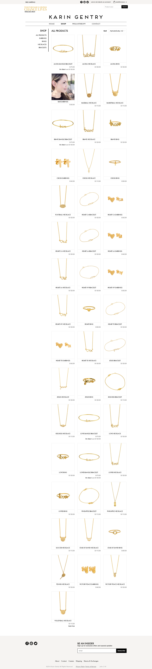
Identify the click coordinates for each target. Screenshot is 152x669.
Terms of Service (90, 667)
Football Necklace (63, 215)
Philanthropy (79, 24)
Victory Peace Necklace (115, 584)
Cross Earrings (63, 178)
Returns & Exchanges (91, 661)
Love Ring (63, 472)
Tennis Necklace (63, 584)
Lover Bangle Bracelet (89, 472)
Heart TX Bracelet (115, 324)
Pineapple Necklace (115, 511)
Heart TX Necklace (89, 361)
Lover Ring (63, 511)
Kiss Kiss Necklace (63, 434)
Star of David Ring (115, 548)
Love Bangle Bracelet (89, 434)
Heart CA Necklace (63, 251)
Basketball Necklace (115, 103)
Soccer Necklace (63, 548)
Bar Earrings (63, 102)
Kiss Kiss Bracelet (115, 397)
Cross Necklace (89, 178)
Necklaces (42, 44)
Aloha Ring (115, 64)
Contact (96, 24)
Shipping (79, 661)
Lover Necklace (115, 472)
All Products (41, 35)
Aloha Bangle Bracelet (63, 64)
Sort (105, 31)
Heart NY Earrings (115, 288)
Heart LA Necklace (63, 288)
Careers (71, 661)
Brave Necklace (89, 139)
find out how (30, 12)
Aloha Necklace (89, 64)
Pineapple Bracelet (89, 511)
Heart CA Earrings (115, 215)
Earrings (42, 38)
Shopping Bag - (121, 2)
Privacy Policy (80, 667)
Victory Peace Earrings (89, 584)
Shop (63, 24)
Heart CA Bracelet (89, 215)
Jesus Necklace (63, 397)
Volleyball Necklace (63, 621)
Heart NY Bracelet (89, 288)
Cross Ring (115, 178)
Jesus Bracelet (115, 361)
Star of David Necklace (89, 548)
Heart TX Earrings (63, 361)
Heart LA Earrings (115, 251)
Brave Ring (115, 139)
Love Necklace (115, 434)
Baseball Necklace (88, 103)
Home (52, 24)
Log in (93, 2)
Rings (44, 41)
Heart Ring (89, 324)
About (57, 661)
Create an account (104, 2)
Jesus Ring (89, 397)
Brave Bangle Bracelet (63, 139)
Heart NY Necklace (63, 324)
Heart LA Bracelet (89, 251)
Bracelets (42, 47)
